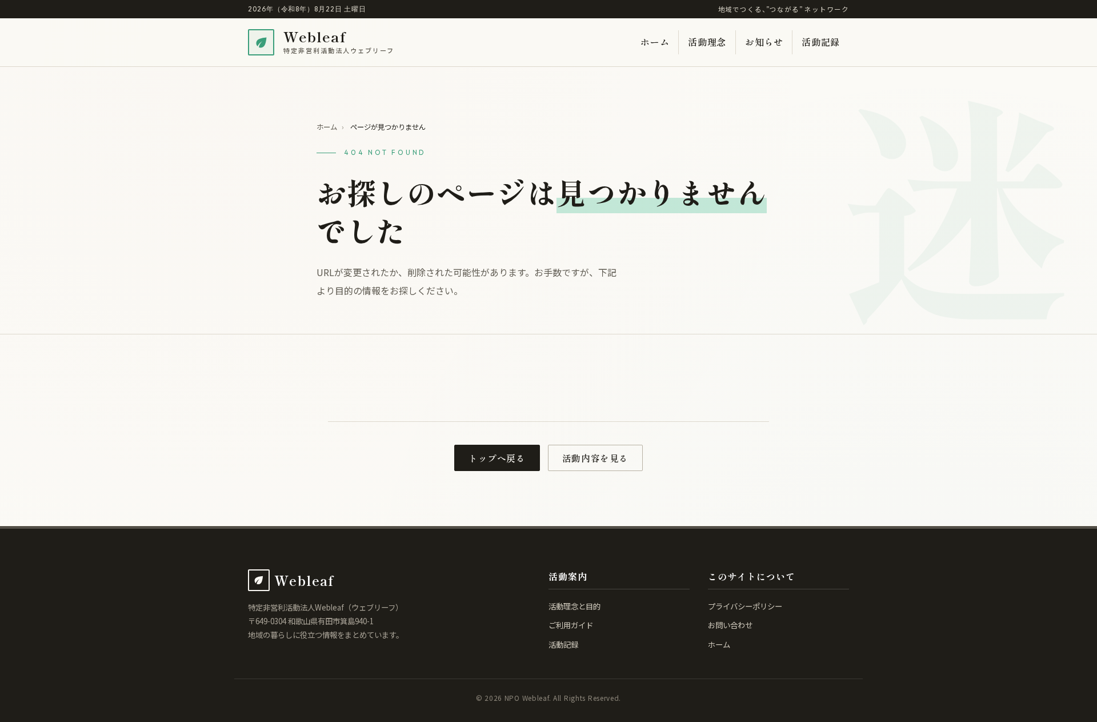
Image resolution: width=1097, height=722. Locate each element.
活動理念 (707, 42)
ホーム (654, 42)
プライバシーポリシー (745, 606)
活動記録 (821, 42)
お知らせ (764, 42)
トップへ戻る (497, 458)
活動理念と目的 (574, 606)
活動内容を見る (595, 458)
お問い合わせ (730, 625)
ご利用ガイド (570, 625)
